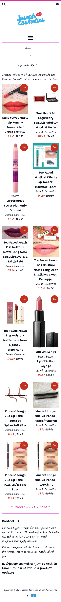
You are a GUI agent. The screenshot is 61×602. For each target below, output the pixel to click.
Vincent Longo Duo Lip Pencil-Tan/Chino (45, 480)
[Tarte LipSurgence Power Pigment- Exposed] (15, 168)
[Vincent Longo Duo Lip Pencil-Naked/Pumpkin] (46, 395)
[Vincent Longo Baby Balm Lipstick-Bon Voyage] (46, 321)
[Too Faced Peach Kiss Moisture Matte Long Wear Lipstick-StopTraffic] (15, 311)
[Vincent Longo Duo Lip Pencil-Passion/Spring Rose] (15, 456)
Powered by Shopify (48, 590)
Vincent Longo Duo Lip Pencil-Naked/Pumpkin (45, 416)
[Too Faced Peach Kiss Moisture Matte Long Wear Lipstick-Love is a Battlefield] (15, 232)
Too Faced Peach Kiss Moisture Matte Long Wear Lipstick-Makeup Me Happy (46, 270)
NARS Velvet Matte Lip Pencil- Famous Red (15, 123)
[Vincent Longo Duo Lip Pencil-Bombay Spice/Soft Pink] (15, 395)
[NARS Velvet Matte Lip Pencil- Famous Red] (15, 99)
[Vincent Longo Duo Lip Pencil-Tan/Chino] (46, 456)
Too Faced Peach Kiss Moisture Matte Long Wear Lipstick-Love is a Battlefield (15, 252)
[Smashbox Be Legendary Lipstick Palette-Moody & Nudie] (46, 97)
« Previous (17, 507)
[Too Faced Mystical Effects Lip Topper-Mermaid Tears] (46, 156)
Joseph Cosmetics (30, 590)
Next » (46, 507)
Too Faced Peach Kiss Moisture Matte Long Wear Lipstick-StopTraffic (15, 341)
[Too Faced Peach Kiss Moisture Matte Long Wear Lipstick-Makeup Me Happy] (46, 241)
